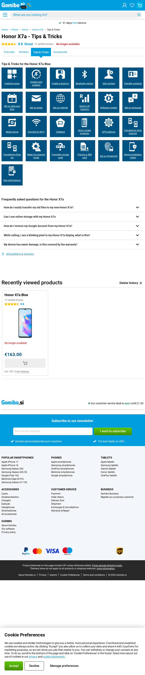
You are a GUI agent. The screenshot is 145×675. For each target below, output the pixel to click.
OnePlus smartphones (62, 468)
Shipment (56, 504)
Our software (8, 529)
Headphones (8, 507)
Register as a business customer (117, 497)
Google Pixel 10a (10, 475)
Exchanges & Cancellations (65, 507)
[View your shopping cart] (139, 5)
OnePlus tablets (109, 475)
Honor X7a (37, 29)
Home (5, 29)
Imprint (53, 575)
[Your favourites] (132, 5)
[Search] (139, 15)
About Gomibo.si (27, 575)
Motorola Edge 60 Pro (13, 479)
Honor (25, 29)
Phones (56, 457)
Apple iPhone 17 (10, 462)
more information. (106, 568)
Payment (55, 493)
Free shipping (22, 371)
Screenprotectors (10, 497)
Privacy (42, 575)
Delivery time (57, 500)
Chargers (6, 500)
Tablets (106, 457)
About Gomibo (9, 525)
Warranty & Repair (60, 510)
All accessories (9, 514)
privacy (33, 656)
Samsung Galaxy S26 (12, 468)
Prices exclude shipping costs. (107, 565)
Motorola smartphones (63, 472)
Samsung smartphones (63, 465)
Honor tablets (108, 472)
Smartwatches (9, 510)
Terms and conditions (94, 575)
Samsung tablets (109, 465)
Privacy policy (9, 532)
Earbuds (6, 504)
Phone (15, 29)
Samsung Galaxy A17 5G (14, 482)
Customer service (63, 489)
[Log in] (124, 5)
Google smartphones (61, 475)
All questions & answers (20, 253)
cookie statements (54, 656)
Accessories (10, 489)
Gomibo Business (110, 493)
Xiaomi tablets (108, 468)
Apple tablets (107, 462)
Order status (57, 497)
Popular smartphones (18, 457)
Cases (5, 493)
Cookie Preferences (70, 575)
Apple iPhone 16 (10, 465)
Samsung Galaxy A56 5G (14, 472)
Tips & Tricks (53, 29)
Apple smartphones (61, 462)
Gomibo (7, 521)
